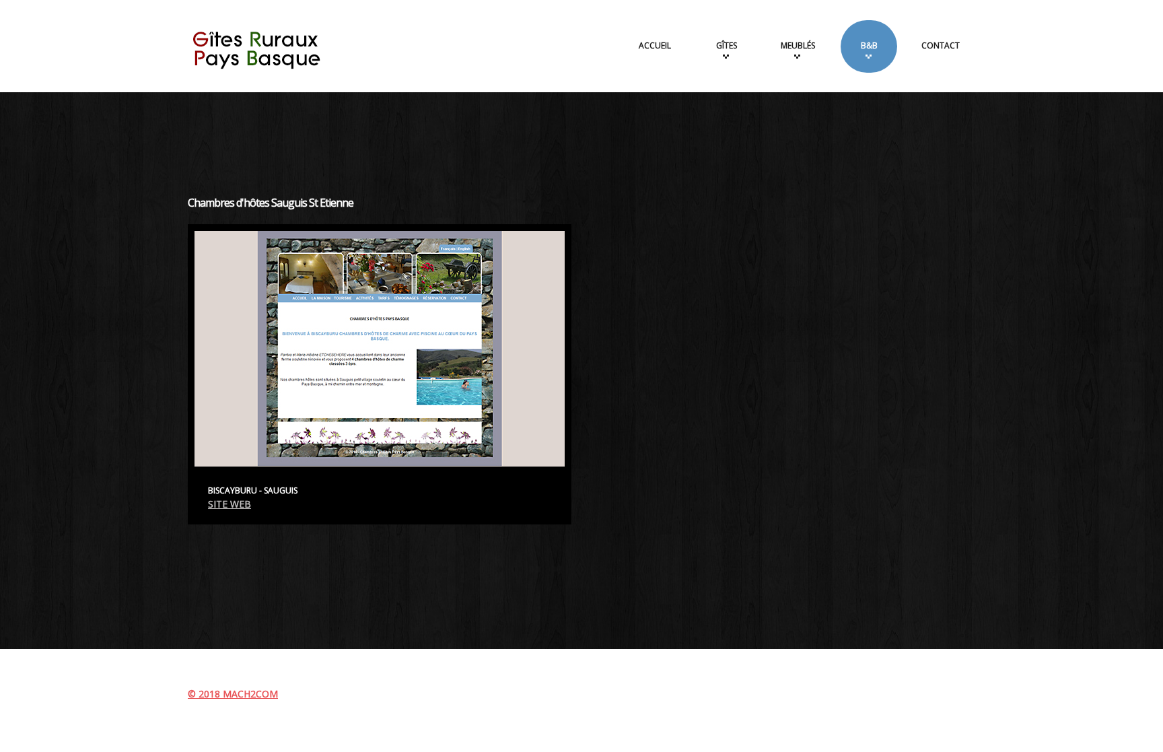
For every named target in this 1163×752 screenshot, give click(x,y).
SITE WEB (229, 504)
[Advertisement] (581, 136)
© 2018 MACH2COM (233, 693)
